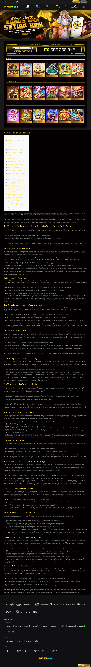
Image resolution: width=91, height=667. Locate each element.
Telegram (14, 1)
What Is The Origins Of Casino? (14, 179)
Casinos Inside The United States (14, 148)
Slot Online (37, 7)
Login (83, 1)
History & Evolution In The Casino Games (16, 180)
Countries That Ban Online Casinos (14, 192)
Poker (83, 7)
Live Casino (47, 7)
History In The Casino (12, 185)
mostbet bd (32, 232)
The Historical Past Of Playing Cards (15, 197)
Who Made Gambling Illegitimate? (14, 159)
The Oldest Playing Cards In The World (15, 149)
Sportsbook (57, 7)
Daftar (76, 1)
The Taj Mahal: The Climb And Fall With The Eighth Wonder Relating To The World (16, 142)
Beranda (28, 7)
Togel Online (75, 7)
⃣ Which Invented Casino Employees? (14, 150)
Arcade (66, 7)
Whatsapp (8, 1)
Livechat (20, 1)
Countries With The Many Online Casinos (16, 173)
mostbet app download (19, 274)
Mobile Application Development (14, 177)
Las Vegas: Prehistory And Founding (14, 152)
